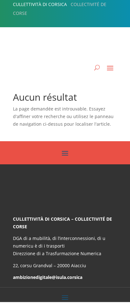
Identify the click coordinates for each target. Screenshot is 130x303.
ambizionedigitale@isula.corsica (47, 277)
